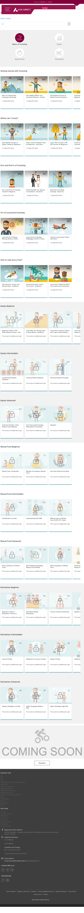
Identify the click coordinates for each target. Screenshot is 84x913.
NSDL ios (3, 805)
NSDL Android (5, 803)
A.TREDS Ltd (4, 824)
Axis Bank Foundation (7, 813)
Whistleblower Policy (6, 788)
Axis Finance (4, 816)
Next (78, 92)
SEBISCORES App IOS (7, 792)
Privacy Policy (71, 891)
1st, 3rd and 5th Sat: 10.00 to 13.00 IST (15, 853)
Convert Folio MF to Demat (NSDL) (10, 794)
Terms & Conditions (10, 891)
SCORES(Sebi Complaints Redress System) (13, 782)
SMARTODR (4, 784)
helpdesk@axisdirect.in (32, 861)
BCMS (2, 797)
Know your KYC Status (7, 786)
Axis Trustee (4, 820)
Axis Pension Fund (6, 826)
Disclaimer (42, 763)
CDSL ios (3, 801)
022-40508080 (9, 840)
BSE (2, 778)
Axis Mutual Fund (5, 822)
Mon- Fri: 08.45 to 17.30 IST (12, 850)
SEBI (2, 780)
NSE (2, 776)
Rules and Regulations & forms (46, 891)
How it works (6, 18)
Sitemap (46, 894)
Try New (45, 8)
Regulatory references (23, 891)
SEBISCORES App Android (8, 790)
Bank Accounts (37, 894)
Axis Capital (4, 818)
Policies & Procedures (61, 891)
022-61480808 (8, 843)
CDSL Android (5, 799)
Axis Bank (3, 811)
